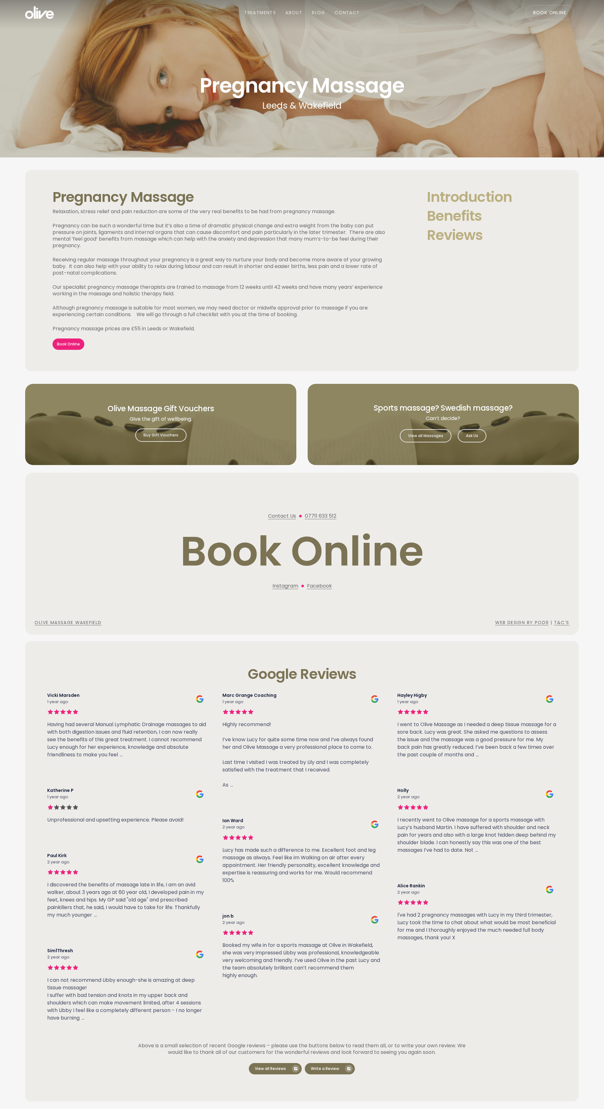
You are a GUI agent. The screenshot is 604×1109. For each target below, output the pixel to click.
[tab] (489, 197)
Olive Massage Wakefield (68, 622)
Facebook (319, 585)
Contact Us (282, 516)
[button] (68, 344)
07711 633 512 (320, 516)
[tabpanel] (220, 270)
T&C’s (561, 622)
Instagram (285, 585)
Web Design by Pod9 (522, 622)
